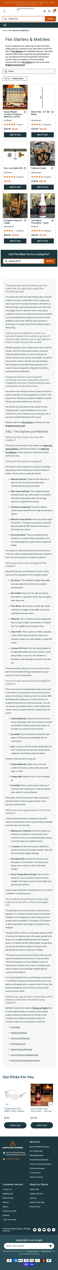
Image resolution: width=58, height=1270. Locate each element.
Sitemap (6, 1215)
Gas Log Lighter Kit (13, 168)
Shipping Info (8, 1194)
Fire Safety (15, 1027)
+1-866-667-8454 (12, 1159)
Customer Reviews (37, 1168)
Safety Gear (34, 1189)
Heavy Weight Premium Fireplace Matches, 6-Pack (13, 114)
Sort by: (7, 78)
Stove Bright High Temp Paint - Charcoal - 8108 (42, 1110)
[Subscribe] (50, 1246)
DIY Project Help (36, 1151)
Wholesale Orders (37, 1155)
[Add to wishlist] (49, 11)
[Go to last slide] (7, 1104)
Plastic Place (35, 1206)
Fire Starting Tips (18, 1044)
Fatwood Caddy (38, 168)
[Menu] (4, 11)
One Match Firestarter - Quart (40, 221)
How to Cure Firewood (20, 1038)
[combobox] (23, 19)
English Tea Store (36, 1194)
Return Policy (8, 1198)
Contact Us (7, 1189)
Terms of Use (46, 1251)
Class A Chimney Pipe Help (40, 1164)
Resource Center (40, 1008)
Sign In (5, 1206)
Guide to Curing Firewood (21, 1049)
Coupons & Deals (9, 1211)
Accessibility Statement (39, 1160)
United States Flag (37, 1202)
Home (5, 31)
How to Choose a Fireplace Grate (24, 1055)
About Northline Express (39, 1147)
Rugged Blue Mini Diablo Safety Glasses (14, 1110)
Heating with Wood (19, 1033)
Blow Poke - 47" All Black (40, 113)
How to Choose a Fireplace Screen (25, 1060)
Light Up (33, 1198)
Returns (6, 1202)
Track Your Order (9, 1219)
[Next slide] (50, 1104)
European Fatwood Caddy (13, 221)
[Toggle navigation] (5, 25)
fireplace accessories (15, 65)
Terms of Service (36, 1177)
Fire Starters (17, 51)
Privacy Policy (35, 1173)
